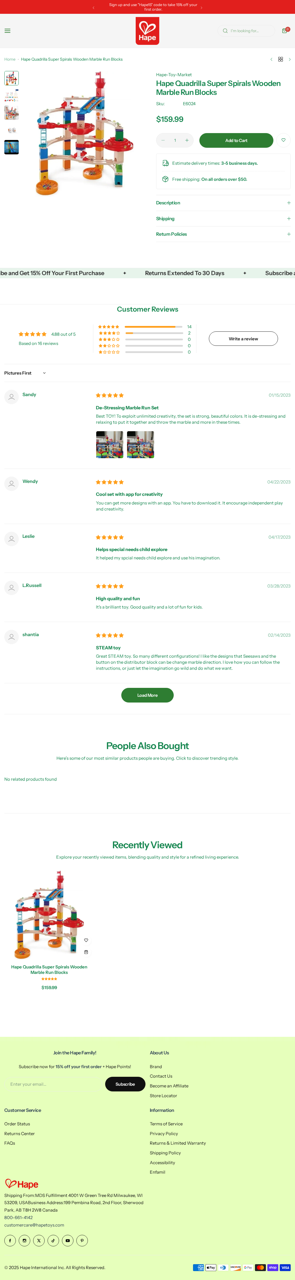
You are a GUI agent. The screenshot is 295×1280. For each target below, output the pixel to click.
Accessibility (162, 1162)
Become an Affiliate (169, 1086)
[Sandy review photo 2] (140, 444)
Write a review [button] (243, 338)
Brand (156, 1066)
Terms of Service (166, 1124)
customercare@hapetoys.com (34, 1225)
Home (10, 59)
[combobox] (246, 31)
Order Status (17, 1124)
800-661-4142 (18, 1217)
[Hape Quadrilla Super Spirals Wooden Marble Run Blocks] (49, 915)
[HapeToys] (147, 31)
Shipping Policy (165, 1153)
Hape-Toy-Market (174, 74)
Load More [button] (147, 695)
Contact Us (161, 1076)
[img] (110, 395)
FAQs (9, 1143)
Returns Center (19, 1133)
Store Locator (163, 1095)
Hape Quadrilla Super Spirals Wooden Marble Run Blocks (49, 969)
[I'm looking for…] (225, 31)
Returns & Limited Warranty (178, 1143)
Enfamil (157, 1172)
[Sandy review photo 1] (110, 444)
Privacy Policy (164, 1133)
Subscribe (125, 1084)
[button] (93, 7)
